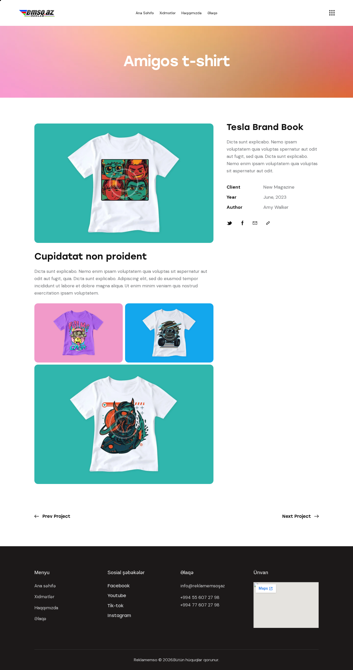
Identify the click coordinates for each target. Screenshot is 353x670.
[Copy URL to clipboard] (268, 223)
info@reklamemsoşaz (202, 586)
